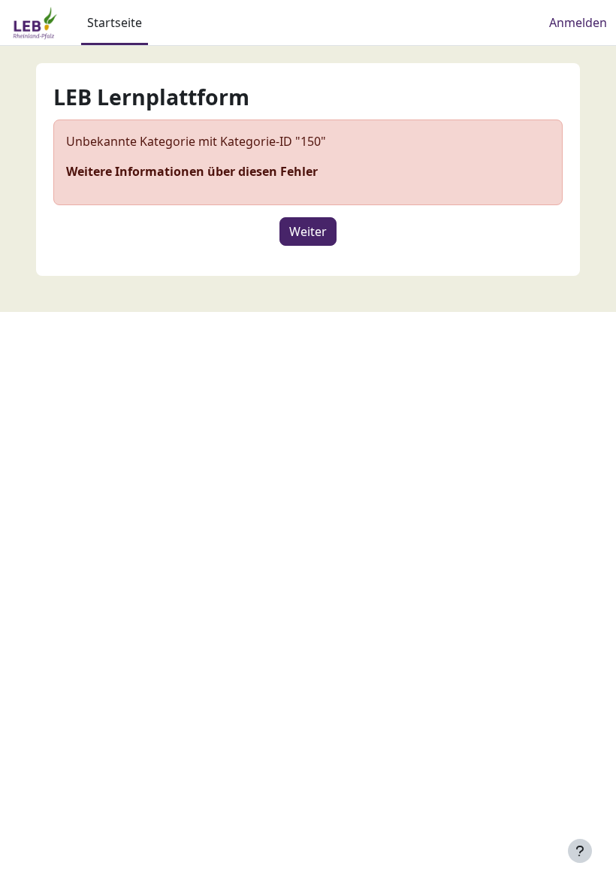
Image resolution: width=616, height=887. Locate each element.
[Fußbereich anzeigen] (580, 851)
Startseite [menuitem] (114, 22)
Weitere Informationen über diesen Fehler (192, 171)
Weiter (308, 231)
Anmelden (578, 22)
